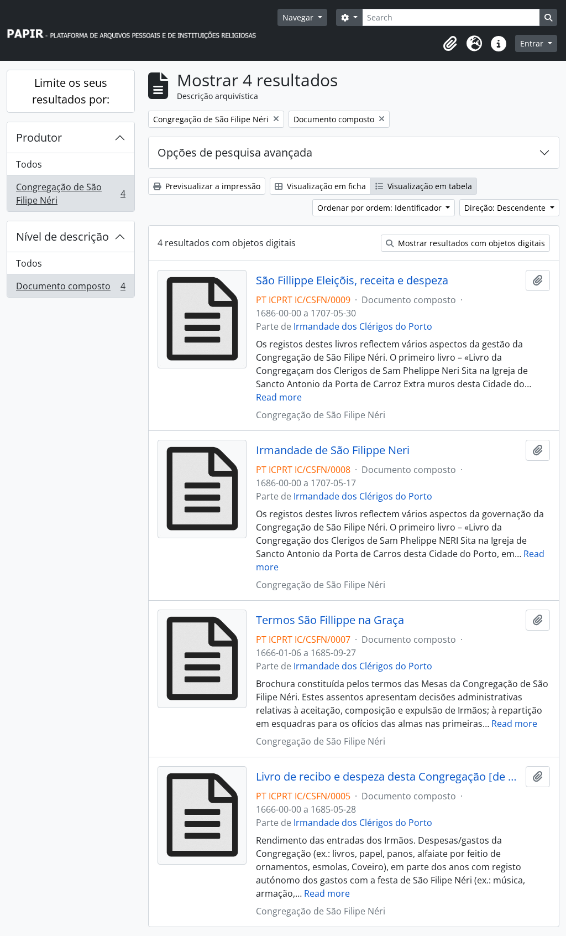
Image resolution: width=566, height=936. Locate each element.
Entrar (533, 43)
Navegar (299, 17)
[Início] (136, 31)
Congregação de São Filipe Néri (70, 193)
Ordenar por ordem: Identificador (380, 207)
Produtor (39, 137)
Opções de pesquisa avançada (235, 152)
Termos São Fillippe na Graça (330, 620)
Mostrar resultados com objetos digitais (470, 243)
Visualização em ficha (325, 186)
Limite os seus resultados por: (70, 91)
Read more (279, 397)
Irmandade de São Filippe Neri (333, 450)
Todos (29, 164)
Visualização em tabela (428, 186)
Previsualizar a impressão (211, 186)
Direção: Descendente (506, 207)
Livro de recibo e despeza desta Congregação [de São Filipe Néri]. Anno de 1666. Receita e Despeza (389, 776)
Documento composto (70, 288)
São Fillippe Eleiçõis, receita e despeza (352, 280)
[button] (450, 44)
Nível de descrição (62, 236)
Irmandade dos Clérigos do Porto (363, 326)
